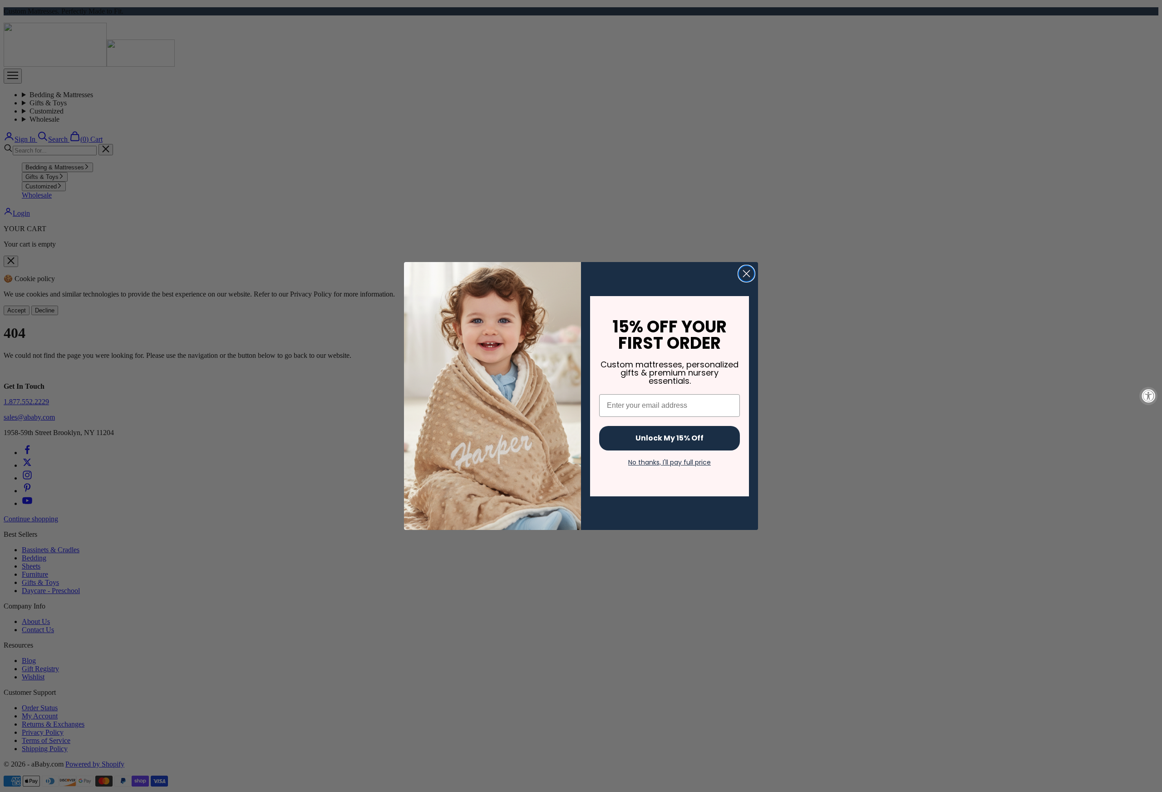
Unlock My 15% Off (669, 438)
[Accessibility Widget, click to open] (1148, 396)
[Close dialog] (746, 274)
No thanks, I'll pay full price (669, 462)
